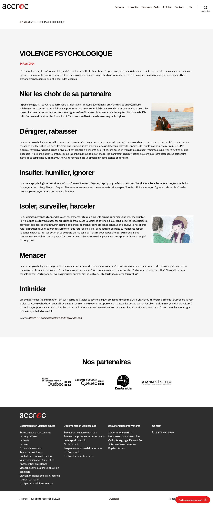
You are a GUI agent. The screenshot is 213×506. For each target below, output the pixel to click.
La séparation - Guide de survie (36, 483)
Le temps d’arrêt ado (75, 440)
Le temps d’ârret (29, 436)
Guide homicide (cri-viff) (121, 432)
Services (119, 7)
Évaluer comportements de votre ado (84, 436)
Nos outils (133, 7)
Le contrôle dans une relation (124, 436)
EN (190, 7)
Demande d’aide (150, 7)
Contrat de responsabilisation (36, 456)
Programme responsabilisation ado (82, 448)
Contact (179, 7)
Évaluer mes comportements (35, 432)
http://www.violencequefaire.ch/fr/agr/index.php (55, 317)
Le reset (24, 444)
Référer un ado (72, 452)
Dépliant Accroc (117, 448)
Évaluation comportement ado (80, 432)
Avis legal (114, 498)
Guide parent (71, 444)
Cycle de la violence (30, 448)
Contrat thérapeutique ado (78, 456)
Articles (167, 7)
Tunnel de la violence (31, 452)
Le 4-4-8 (24, 440)
